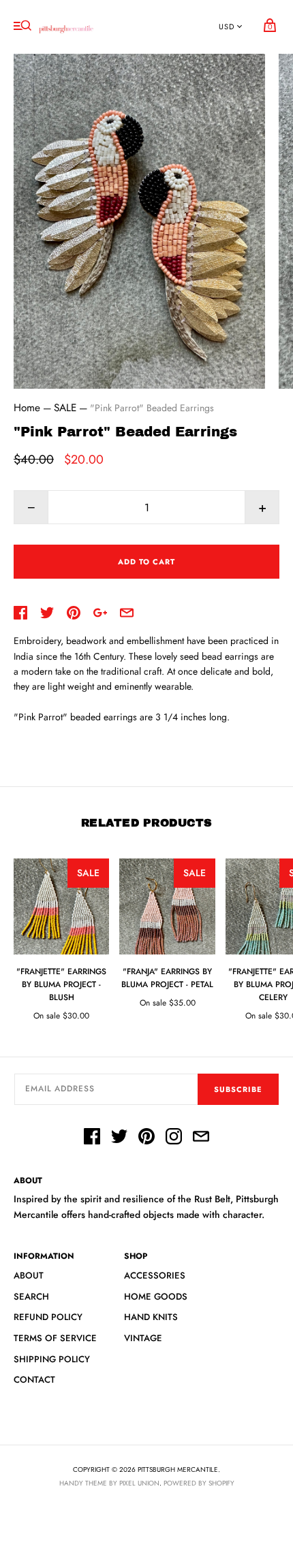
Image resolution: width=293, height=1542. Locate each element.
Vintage (143, 1338)
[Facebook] (92, 1138)
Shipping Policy (52, 1359)
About (29, 1275)
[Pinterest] (146, 1138)
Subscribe (238, 1089)
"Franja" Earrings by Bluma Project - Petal (167, 978)
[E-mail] (201, 1138)
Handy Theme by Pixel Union (109, 1483)
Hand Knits (151, 1317)
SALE (65, 407)
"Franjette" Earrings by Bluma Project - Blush (61, 984)
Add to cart (146, 561)
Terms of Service (55, 1338)
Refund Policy (48, 1317)
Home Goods (155, 1296)
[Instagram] (174, 1138)
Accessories (154, 1275)
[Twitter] (119, 1138)
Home (27, 407)
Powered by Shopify (199, 1483)
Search (31, 1296)
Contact (34, 1379)
